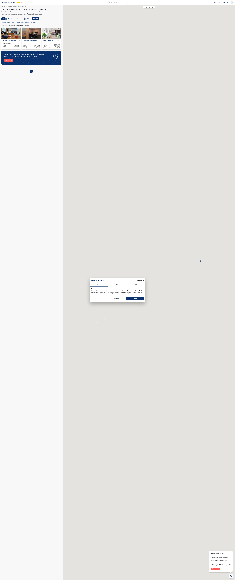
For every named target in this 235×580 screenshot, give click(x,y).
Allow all (135, 298)
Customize (116, 298)
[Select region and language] (19, 2)
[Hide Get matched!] (230, 553)
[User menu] (232, 2)
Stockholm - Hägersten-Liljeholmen (8, 22)
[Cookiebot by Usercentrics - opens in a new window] (138, 280)
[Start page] (8, 2)
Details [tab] (117, 284)
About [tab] (136, 284)
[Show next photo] (19, 33)
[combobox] (117, 2)
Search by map (149, 7)
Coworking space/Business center (23, 22)
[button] (200, 261)
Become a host (217, 2)
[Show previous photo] (3, 33)
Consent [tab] (99, 284)
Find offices (225, 2)
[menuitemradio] (31, 71)
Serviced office (33, 22)
